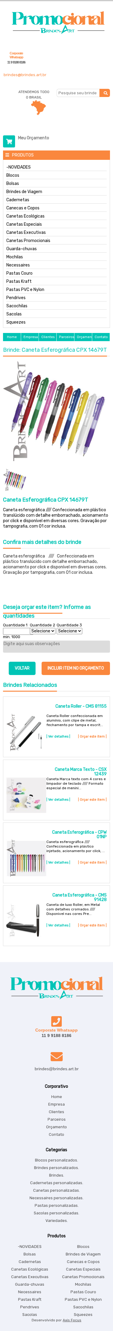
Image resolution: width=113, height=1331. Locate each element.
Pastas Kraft (19, 281)
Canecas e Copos (22, 208)
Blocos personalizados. (56, 1160)
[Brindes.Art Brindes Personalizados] (57, 32)
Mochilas (14, 257)
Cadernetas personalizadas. (56, 1183)
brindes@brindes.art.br (25, 75)
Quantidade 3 (69, 625)
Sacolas (14, 314)
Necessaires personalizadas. (56, 1198)
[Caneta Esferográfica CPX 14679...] (56, 411)
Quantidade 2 (42, 625)
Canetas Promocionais (28, 241)
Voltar (22, 668)
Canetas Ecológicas (25, 216)
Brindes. (56, 1175)
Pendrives (16, 298)
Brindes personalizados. (56, 1167)
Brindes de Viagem (24, 192)
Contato (56, 1134)
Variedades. (57, 1220)
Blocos (12, 175)
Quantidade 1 (15, 625)
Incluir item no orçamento (76, 668)
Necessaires (18, 265)
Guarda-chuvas (21, 249)
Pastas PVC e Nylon (25, 290)
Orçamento (56, 1127)
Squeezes (16, 322)
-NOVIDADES (18, 167)
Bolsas (12, 184)
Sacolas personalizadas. (56, 1213)
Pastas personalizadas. (57, 1205)
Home (56, 1096)
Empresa (56, 1104)
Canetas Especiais (24, 224)
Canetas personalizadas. (56, 1190)
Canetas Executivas (26, 233)
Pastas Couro (19, 273)
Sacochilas (16, 306)
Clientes (56, 1112)
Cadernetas (17, 200)
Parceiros (57, 1119)
